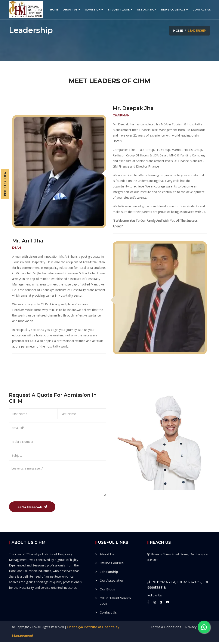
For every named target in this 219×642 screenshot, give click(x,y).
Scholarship (109, 572)
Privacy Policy (196, 627)
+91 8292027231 (163, 582)
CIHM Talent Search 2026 (115, 601)
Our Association (112, 581)
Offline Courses (112, 563)
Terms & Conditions (166, 627)
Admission (93, 9)
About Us (70, 9)
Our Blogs (107, 589)
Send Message (30, 507)
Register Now (5, 183)
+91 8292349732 (189, 582)
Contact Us (202, 9)
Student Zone (119, 9)
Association (146, 9)
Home (54, 9)
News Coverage (173, 9)
